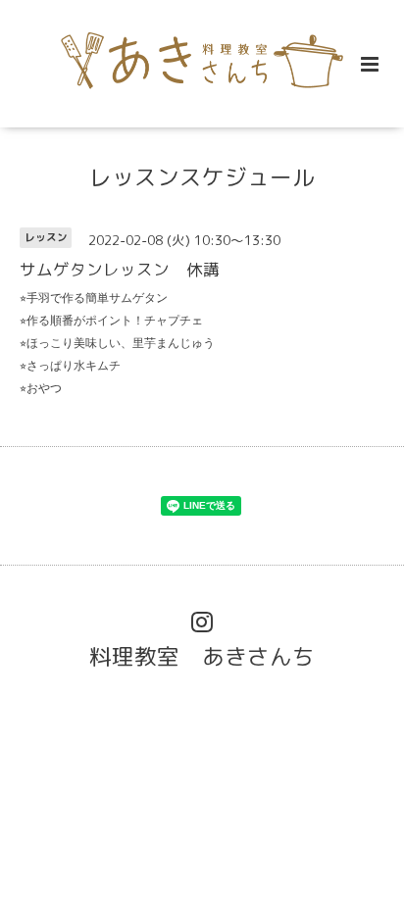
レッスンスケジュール (202, 177)
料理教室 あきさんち (202, 656)
